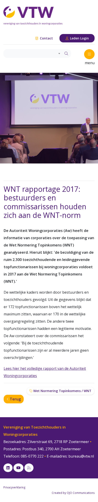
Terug (15, 399)
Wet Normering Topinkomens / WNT (61, 391)
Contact (46, 38)
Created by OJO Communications (73, 493)
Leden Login (79, 38)
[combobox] (32, 53)
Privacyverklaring (14, 487)
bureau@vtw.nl (81, 456)
